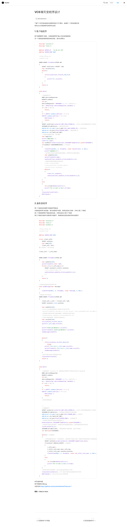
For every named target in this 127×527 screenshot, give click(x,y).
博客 (118, 2)
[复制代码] (94, 44)
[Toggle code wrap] (92, 44)
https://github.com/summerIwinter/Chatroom (56, 486)
